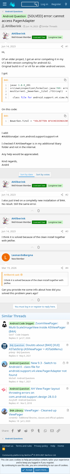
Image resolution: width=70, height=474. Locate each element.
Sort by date (26, 174)
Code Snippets (22, 334)
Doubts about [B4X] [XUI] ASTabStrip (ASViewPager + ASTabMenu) (35, 347)
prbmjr (12, 352)
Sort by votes (43, 174)
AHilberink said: (12, 274)
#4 (66, 267)
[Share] (62, 46)
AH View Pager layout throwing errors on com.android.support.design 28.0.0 (34, 393)
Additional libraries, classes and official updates (41, 417)
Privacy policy (41, 445)
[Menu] (5, 4)
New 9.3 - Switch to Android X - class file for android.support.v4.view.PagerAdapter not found (38, 369)
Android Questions (26, 378)
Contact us (7, 445)
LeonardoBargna (22, 255)
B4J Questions (23, 352)
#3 (66, 231)
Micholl (12, 378)
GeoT (11, 334)
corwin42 (13, 417)
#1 (66, 46)
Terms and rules (24, 445)
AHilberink (13, 26)
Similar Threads (49, 26)
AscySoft (13, 400)
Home (61, 445)
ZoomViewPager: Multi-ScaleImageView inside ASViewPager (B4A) (37, 327)
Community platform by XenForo (29, 455)
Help (52, 445)
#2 (66, 194)
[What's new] (66, 4)
